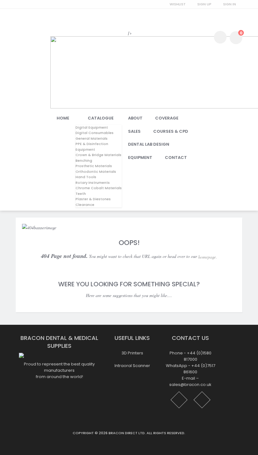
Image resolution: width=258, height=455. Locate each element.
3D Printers (132, 353)
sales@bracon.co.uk (190, 385)
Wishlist (178, 4)
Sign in (229, 4)
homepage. (207, 257)
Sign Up (204, 4)
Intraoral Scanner (132, 366)
